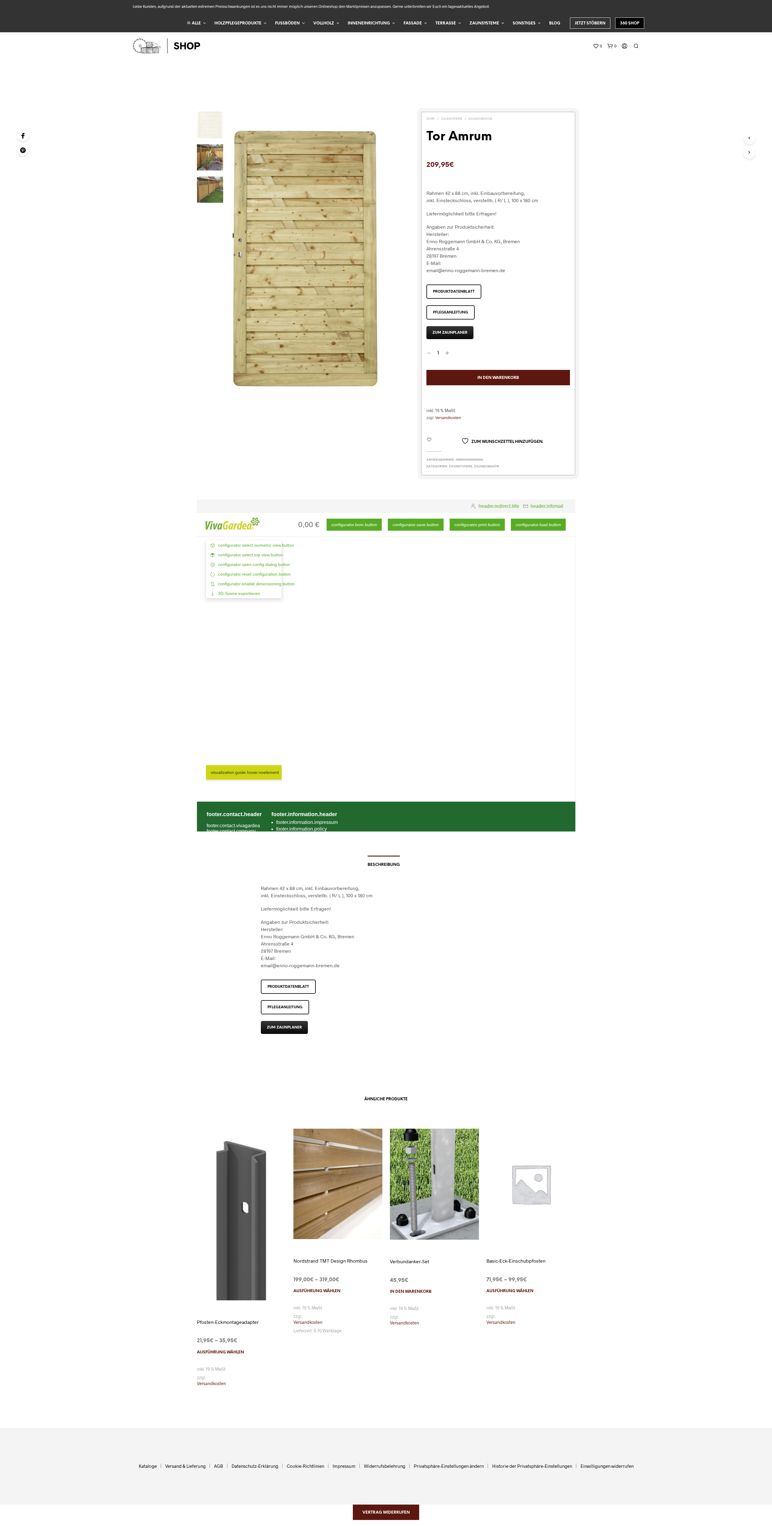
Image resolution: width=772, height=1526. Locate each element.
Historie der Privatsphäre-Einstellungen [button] (532, 1466)
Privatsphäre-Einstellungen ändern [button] (449, 1466)
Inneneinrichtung (369, 23)
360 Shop (629, 23)
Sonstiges (524, 23)
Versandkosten (448, 417)
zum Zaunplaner (449, 333)
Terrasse (445, 23)
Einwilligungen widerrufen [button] (607, 1466)
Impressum (344, 1466)
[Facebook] (23, 135)
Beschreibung (384, 865)
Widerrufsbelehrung (384, 1466)
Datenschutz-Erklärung (255, 1466)
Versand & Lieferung (185, 1466)
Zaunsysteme (484, 23)
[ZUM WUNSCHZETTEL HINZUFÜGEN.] (241, 1295)
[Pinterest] (23, 150)
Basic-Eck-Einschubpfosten (516, 1261)
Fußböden (287, 23)
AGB (218, 1466)
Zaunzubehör (480, 119)
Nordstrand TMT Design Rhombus (330, 1261)
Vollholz (323, 23)
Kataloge (148, 1466)
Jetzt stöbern (590, 23)
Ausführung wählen (220, 1352)
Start (430, 119)
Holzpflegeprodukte (237, 23)
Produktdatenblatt (454, 292)
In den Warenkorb (411, 1292)
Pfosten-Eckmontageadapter (228, 1322)
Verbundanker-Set (409, 1261)
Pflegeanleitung (450, 312)
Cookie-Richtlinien (305, 1466)
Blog (554, 23)
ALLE (196, 23)
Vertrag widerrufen (386, 1513)
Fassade (412, 23)
